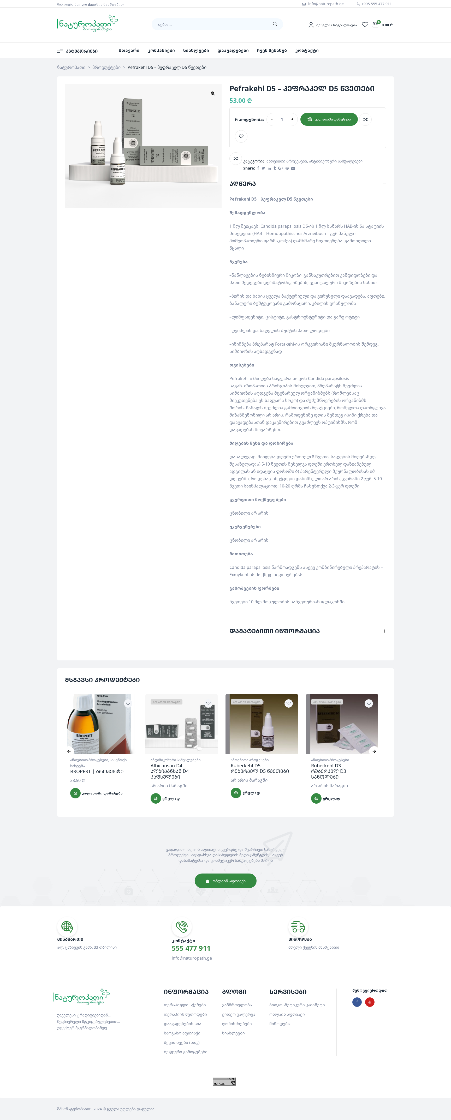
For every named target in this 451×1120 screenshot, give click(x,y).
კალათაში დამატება (333, 119)
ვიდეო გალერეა (238, 1014)
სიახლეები (233, 1032)
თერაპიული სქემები (185, 1004)
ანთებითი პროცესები (286, 161)
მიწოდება (279, 1023)
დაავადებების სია (182, 1023)
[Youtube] (370, 1002)
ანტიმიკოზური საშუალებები (336, 161)
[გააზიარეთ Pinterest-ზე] (287, 168)
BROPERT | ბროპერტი (96, 771)
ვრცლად (171, 798)
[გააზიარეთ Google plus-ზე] (280, 168)
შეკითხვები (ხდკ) (182, 1042)
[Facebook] (357, 1002)
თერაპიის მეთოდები (185, 1014)
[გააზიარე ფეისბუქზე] (258, 168)
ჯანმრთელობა (237, 1004)
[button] (212, 93)
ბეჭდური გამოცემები (185, 1051)
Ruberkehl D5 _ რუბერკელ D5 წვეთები (260, 768)
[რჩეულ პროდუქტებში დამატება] (241, 136)
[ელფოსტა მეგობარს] (293, 168)
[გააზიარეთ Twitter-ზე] (263, 168)
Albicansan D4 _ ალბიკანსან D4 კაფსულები (170, 771)
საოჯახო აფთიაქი (182, 1032)
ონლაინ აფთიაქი (287, 1014)
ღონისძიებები (237, 1023)
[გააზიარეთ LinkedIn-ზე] (269, 168)
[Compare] (365, 119)
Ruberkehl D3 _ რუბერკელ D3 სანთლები (328, 771)
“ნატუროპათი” (77, 1108)
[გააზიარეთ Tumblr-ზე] (274, 168)
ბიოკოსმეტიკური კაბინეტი (297, 1004)
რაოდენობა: (249, 119)
